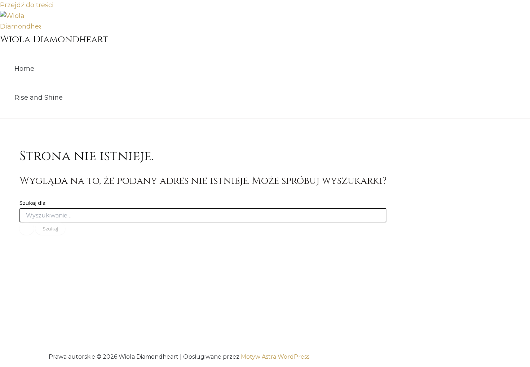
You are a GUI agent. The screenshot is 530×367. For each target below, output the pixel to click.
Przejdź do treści (27, 5)
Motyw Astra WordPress (275, 356)
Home (24, 69)
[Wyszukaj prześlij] (26, 229)
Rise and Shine (38, 98)
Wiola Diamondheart (54, 39)
